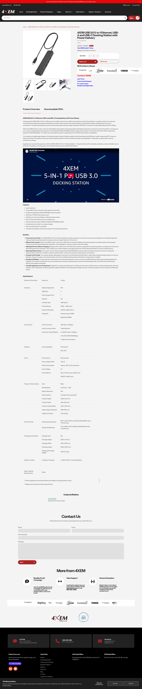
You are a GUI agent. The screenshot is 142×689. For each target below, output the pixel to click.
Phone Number (22, 534)
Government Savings (46, 662)
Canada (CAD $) (136, 5)
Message (21, 541)
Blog (41, 672)
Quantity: (83, 56)
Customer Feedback (46, 676)
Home (25, 27)
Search (42, 657)
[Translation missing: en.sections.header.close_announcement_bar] (140, 1)
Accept (115, 683)
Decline (131, 683)
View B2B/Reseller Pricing (85, 48)
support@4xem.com (7, 5)
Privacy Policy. (7, 685)
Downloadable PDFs (53, 109)
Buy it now (104, 61)
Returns (42, 667)
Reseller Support (45, 664)
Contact (42, 674)
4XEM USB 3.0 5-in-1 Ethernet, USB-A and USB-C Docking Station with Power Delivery (53, 27)
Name (20, 527)
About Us (43, 669)
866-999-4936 (17, 5)
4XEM (79, 43)
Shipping (79, 50)
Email (74, 527)
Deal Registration (45, 660)
